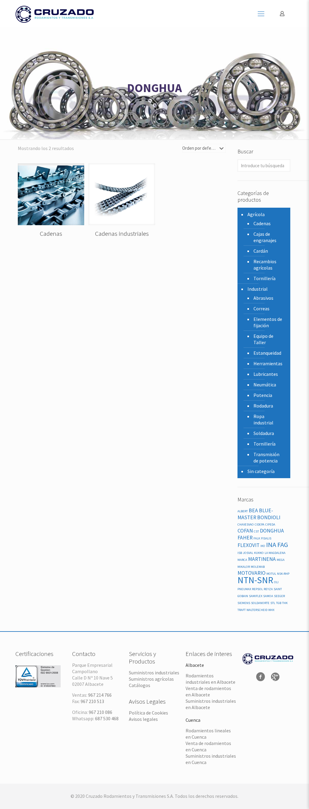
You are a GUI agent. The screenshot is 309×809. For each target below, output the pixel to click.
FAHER (245, 537)
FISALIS (266, 538)
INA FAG (277, 544)
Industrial (257, 289)
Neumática (264, 385)
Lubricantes (265, 374)
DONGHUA (272, 530)
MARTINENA (262, 559)
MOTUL (271, 574)
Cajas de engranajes (264, 237)
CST (256, 531)
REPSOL (257, 589)
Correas (261, 308)
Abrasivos (263, 298)
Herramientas (267, 363)
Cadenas (51, 233)
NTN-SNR (255, 580)
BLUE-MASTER (255, 514)
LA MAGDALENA (275, 553)
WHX (271, 610)
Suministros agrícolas (151, 679)
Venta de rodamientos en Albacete (208, 691)
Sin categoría (261, 471)
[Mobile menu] (261, 13)
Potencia (262, 395)
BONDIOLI (268, 517)
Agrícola (256, 214)
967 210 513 (92, 701)
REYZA (268, 589)
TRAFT (241, 610)
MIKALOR (243, 567)
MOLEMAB (258, 567)
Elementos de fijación (267, 322)
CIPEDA (270, 524)
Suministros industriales (154, 673)
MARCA (242, 560)
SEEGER (279, 596)
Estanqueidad (267, 353)
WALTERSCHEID (257, 610)
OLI (276, 582)
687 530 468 (107, 718)
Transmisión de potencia (266, 457)
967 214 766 (100, 695)
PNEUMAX (244, 589)
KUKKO (259, 553)
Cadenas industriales (122, 233)
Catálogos (139, 685)
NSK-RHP (283, 574)
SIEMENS (243, 603)
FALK (256, 538)
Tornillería (264, 278)
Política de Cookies (148, 713)
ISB (239, 553)
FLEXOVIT (248, 545)
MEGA (281, 560)
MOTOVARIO (251, 573)
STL (272, 603)
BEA (253, 510)
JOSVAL (248, 553)
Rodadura (263, 406)
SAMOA (268, 596)
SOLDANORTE (260, 603)
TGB (278, 603)
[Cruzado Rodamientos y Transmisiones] (54, 13)
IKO (262, 546)
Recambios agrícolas (264, 264)
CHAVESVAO (245, 524)
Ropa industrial (263, 419)
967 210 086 (100, 712)
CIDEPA (259, 524)
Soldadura (263, 433)
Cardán (260, 251)
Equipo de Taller (263, 339)
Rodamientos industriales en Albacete (210, 679)
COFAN (245, 530)
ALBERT (242, 511)
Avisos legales (143, 719)
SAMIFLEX (255, 596)
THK (285, 603)
